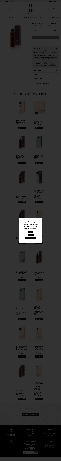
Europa (30, 235)
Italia (30, 232)
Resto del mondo (30, 238)
